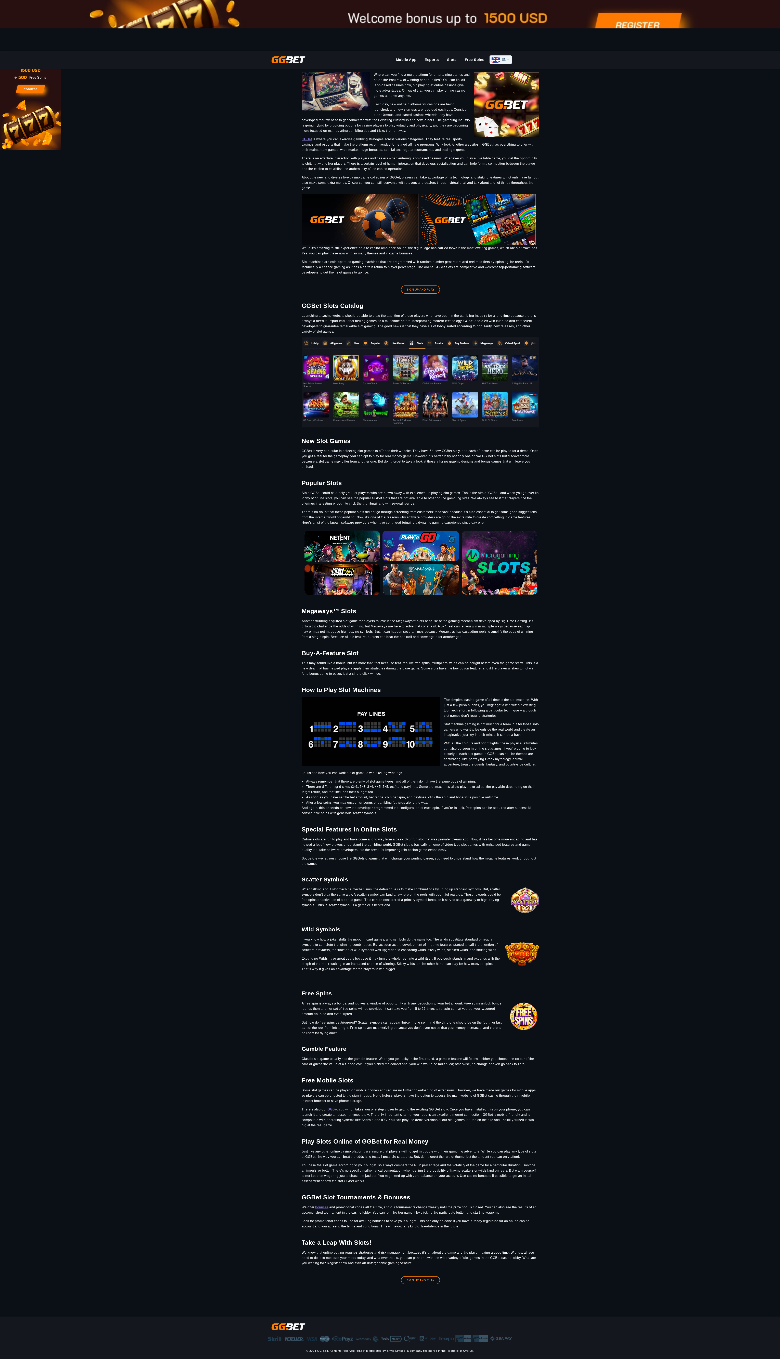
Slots (452, 60)
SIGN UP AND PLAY (420, 289)
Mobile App (406, 60)
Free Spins (474, 60)
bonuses (321, 1207)
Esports (432, 60)
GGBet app (335, 1109)
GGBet (307, 139)
